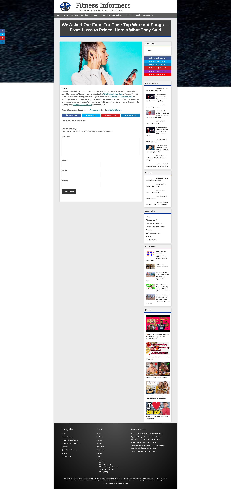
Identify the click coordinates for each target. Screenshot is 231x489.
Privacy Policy (103, 472)
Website (65, 181)
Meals (138, 15)
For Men (94, 15)
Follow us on (157, 58)
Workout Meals (151, 239)
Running (84, 15)
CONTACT (147, 15)
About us (102, 462)
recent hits (113, 97)
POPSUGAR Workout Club (112, 94)
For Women (105, 15)
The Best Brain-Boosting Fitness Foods (144, 451)
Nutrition (129, 15)
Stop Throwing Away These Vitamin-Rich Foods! (147, 433)
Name (64, 160)
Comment (66, 136)
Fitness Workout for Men (154, 223)
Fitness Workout (151, 220)
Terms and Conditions (106, 469)
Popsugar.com (95, 110)
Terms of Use (152, 480)
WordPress (112, 483)
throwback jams (126, 97)
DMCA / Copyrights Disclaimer (109, 467)
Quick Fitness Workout (153, 233)
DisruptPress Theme (123, 483)
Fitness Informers (103, 5)
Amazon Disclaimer (105, 464)
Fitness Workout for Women (155, 226)
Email (64, 170)
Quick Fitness (117, 15)
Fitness (66, 15)
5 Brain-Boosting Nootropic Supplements (144, 442)
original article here (114, 110)
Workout (75, 15)
